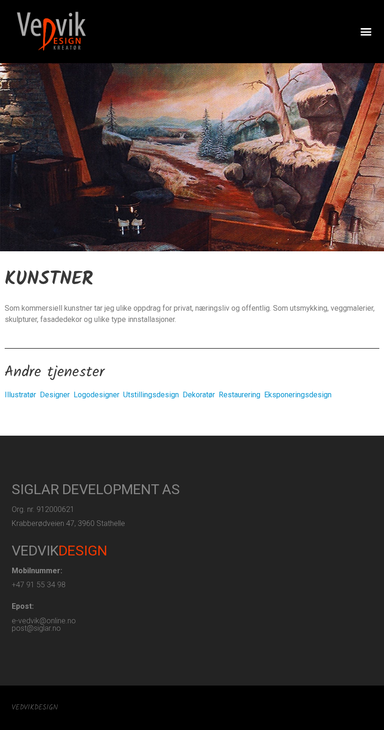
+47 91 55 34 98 (39, 584)
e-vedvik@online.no (44, 620)
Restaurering (239, 394)
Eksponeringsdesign (298, 394)
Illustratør (20, 394)
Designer (55, 394)
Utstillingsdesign (151, 394)
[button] (366, 32)
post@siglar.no (36, 628)
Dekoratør (199, 394)
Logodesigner (96, 394)
